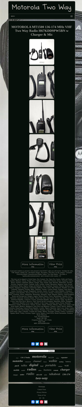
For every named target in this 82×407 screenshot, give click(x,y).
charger (65, 369)
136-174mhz (25, 358)
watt (66, 365)
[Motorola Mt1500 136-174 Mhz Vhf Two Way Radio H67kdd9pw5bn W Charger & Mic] (42, 52)
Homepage (42, 386)
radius (57, 358)
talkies (40, 370)
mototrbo (18, 361)
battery (68, 361)
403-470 (39, 375)
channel (37, 361)
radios (31, 369)
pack (17, 365)
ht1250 (51, 358)
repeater (64, 357)
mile (45, 375)
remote (55, 370)
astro (22, 374)
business (47, 370)
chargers (15, 375)
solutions (60, 366)
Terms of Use (42, 395)
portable (50, 365)
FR (43, 398)
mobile (16, 370)
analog (61, 362)
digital (33, 365)
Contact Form (42, 389)
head (41, 366)
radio (30, 374)
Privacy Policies (42, 392)
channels (28, 362)
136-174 (66, 374)
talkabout (54, 374)
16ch (17, 358)
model (23, 370)
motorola (39, 356)
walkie (53, 361)
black (45, 362)
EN (40, 398)
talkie (24, 365)
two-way (42, 378)
